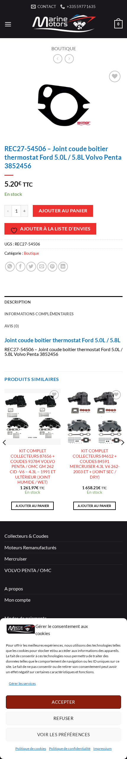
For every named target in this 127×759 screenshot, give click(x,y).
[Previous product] (69, 58)
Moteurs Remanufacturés (30, 547)
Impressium (102, 748)
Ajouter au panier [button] (32, 506)
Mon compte (17, 600)
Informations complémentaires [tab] (39, 313)
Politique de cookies (30, 748)
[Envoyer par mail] (42, 267)
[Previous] (4, 454)
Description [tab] (17, 302)
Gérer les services (22, 683)
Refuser (63, 718)
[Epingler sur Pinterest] (52, 267)
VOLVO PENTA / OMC (27, 570)
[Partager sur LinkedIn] (63, 267)
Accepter (63, 702)
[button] (8, 24)
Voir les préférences (63, 734)
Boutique (63, 48)
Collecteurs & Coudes (26, 536)
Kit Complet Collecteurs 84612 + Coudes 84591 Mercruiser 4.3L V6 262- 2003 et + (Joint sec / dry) (95, 463)
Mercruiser (15, 558)
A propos (13, 588)
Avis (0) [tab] (11, 326)
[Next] (122, 454)
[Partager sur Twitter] (31, 267)
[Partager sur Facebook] (20, 267)
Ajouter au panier (63, 210)
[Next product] (57, 58)
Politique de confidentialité (69, 748)
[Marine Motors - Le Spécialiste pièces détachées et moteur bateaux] (63, 24)
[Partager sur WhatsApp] (10, 267)
